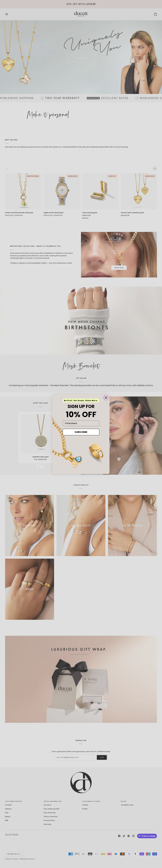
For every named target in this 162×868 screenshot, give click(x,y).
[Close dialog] (105, 397)
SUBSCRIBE (81, 432)
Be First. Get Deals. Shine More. (81, 400)
